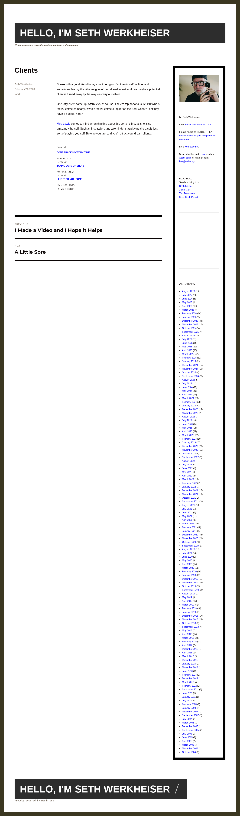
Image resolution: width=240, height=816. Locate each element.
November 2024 (190, 368)
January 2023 (189, 442)
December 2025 (190, 321)
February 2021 (189, 527)
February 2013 (189, 674)
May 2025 (187, 346)
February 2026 (189, 313)
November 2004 (190, 748)
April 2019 (187, 601)
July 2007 (187, 719)
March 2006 (188, 722)
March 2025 (188, 354)
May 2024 (187, 391)
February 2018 (189, 641)
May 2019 (187, 597)
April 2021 (187, 520)
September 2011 (190, 689)
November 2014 (190, 667)
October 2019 (189, 586)
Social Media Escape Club (197, 124)
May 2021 (187, 516)
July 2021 (187, 509)
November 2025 (190, 324)
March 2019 (188, 604)
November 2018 (190, 619)
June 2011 (187, 693)
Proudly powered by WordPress (34, 800)
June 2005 (187, 737)
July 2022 (187, 464)
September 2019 (190, 590)
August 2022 (188, 461)
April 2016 (187, 652)
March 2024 (188, 398)
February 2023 (189, 438)
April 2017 (187, 645)
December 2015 (190, 660)
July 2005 (187, 733)
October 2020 (189, 542)
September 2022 (190, 457)
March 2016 (188, 656)
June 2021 (187, 512)
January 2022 (189, 486)
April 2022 (187, 475)
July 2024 (187, 383)
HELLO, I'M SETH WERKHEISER (95, 32)
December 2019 (190, 579)
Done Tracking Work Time (73, 152)
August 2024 (188, 380)
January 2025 (189, 361)
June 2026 (187, 298)
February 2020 (189, 571)
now (203, 154)
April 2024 (187, 394)
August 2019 (188, 593)
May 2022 (187, 472)
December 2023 (190, 409)
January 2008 (189, 708)
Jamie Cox (184, 189)
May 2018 (187, 630)
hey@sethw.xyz (187, 161)
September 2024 (190, 376)
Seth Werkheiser (24, 84)
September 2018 (190, 627)
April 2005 (187, 741)
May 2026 (187, 302)
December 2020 (190, 534)
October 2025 (189, 328)
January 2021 (189, 531)
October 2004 (189, 752)
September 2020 (190, 545)
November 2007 (190, 711)
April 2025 (187, 350)
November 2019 (190, 582)
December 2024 (190, 365)
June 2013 (187, 671)
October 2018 (189, 623)
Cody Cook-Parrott (188, 197)
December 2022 (190, 446)
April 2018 (187, 634)
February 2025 (189, 357)
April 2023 (187, 431)
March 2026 (188, 309)
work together (191, 146)
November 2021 (190, 494)
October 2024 (189, 372)
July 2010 (187, 700)
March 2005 (188, 744)
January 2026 (189, 317)
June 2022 (187, 468)
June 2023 (187, 424)
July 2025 (187, 339)
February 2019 (189, 608)
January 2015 (189, 663)
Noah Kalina (185, 186)
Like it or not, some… (71, 179)
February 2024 (189, 402)
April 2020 (187, 564)
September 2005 (190, 730)
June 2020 (187, 556)
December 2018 (190, 615)
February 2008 (189, 704)
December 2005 (190, 726)
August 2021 (188, 505)
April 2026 (187, 306)
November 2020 (190, 538)
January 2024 (189, 405)
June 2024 (187, 387)
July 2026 (187, 295)
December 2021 (190, 490)
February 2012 (189, 686)
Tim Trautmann (187, 193)
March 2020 (188, 568)
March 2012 (188, 682)
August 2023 (188, 416)
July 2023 (187, 420)
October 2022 (189, 453)
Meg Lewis (63, 123)
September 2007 (190, 715)
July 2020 (187, 553)
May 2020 (187, 560)
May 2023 (187, 427)
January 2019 (189, 612)
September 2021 (190, 501)
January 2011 (189, 697)
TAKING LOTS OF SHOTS (71, 165)
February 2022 (189, 483)
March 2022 (188, 479)
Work (18, 94)
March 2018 (188, 638)
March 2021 (188, 523)
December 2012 (190, 678)
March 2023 (188, 435)
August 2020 (188, 549)
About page (185, 157)
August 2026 (188, 291)
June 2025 (187, 343)
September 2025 (190, 332)
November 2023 (190, 413)
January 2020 (189, 575)
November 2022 (190, 450)
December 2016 (190, 649)
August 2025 (188, 335)
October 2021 (189, 497)
